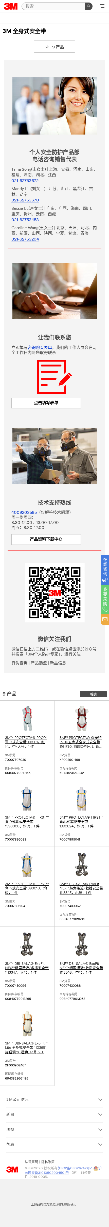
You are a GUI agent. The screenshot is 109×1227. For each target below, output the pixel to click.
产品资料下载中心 (46, 539)
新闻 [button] (10, 1115)
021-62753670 (25, 200)
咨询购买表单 (40, 348)
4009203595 (24, 513)
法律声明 (31, 1162)
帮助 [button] (10, 1145)
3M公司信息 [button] (17, 1100)
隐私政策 (48, 1162)
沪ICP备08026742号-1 (75, 1168)
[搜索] (89, 6)
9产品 (58, 47)
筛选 (93, 694)
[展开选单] (102, 7)
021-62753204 (25, 239)
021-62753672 (25, 181)
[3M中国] (11, 6)
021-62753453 (25, 220)
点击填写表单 (46, 403)
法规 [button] (10, 1130)
